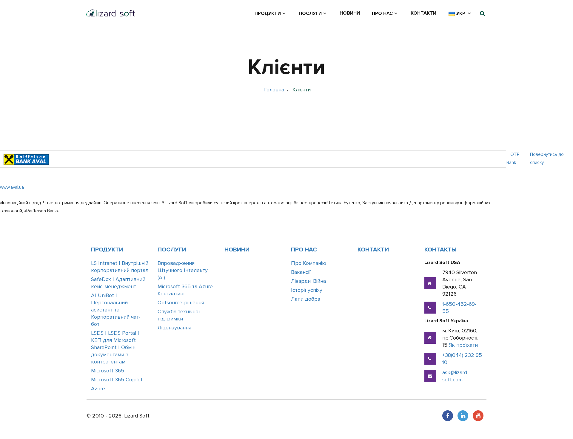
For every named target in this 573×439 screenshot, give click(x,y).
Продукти (268, 13)
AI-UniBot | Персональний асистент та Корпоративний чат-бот (116, 309)
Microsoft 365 (107, 370)
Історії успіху (306, 290)
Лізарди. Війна (308, 281)
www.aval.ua (12, 187)
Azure (98, 388)
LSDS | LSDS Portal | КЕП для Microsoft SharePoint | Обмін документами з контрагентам (115, 347)
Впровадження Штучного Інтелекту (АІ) (183, 270)
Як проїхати (463, 345)
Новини (350, 13)
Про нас (382, 13)
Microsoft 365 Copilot (117, 379)
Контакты (440, 249)
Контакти (423, 13)
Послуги (310, 13)
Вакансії (301, 272)
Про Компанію (308, 263)
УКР (460, 13)
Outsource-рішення (181, 302)
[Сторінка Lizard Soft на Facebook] (447, 415)
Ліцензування (174, 327)
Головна (274, 89)
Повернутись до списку (547, 158)
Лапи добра (305, 299)
